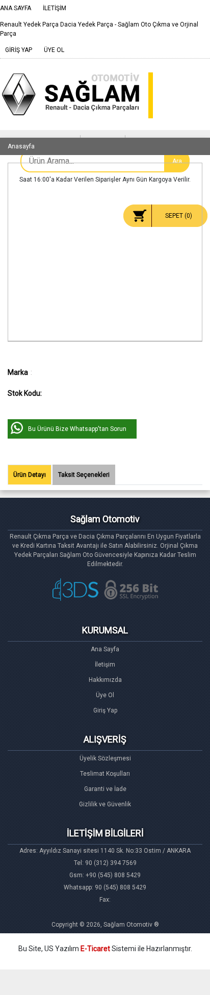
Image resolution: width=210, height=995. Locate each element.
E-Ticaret (95, 949)
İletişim (105, 664)
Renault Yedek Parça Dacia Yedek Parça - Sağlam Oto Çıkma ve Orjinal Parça (99, 29)
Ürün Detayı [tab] (29, 474)
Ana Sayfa (105, 649)
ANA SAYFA (15, 8)
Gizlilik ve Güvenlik (105, 804)
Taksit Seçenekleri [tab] (84, 474)
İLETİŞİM (54, 8)
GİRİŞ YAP (18, 50)
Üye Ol (105, 695)
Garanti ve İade (105, 789)
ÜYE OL (54, 50)
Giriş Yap (105, 710)
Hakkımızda (105, 679)
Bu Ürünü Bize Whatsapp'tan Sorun (77, 428)
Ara (177, 161)
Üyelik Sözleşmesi (105, 758)
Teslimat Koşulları (105, 773)
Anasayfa (21, 146)
